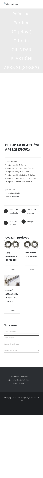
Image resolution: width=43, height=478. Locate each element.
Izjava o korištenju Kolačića (18, 380)
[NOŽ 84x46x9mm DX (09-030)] (12, 244)
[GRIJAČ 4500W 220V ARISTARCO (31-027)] (12, 280)
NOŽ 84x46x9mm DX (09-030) (11, 256)
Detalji (13, 269)
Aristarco (15, 197)
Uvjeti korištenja (17, 383)
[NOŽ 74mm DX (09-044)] (31, 244)
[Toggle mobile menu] (38, 5)
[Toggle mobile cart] (34, 5)
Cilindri (17, 193)
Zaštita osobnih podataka (18, 377)
